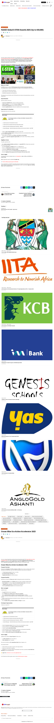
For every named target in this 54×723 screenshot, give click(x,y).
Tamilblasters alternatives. (43, 521)
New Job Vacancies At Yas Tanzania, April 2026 (10, 436)
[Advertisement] (27, 16)
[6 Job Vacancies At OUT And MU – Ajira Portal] (50, 210)
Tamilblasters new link (27, 518)
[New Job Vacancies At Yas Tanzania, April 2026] (27, 418)
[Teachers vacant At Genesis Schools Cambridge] (27, 381)
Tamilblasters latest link (45, 5)
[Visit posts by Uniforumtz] (2, 36)
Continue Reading (5, 696)
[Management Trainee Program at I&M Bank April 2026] (27, 345)
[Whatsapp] (29, 711)
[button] (47, 2)
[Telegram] (23, 711)
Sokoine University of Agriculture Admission (28, 521)
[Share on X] (3, 32)
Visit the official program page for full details (10, 161)
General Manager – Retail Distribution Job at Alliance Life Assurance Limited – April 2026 (18, 128)
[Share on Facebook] (2, 32)
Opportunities (4, 27)
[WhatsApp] (50, 6)
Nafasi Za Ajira (12, 5)
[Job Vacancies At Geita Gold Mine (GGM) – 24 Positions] (27, 492)
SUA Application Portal (6, 521)
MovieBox (4, 523)
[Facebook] (50, 5)
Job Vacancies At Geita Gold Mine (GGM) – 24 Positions (12, 509)
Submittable (18, 156)
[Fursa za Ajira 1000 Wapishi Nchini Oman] (27, 234)
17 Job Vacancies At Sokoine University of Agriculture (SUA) (13, 124)
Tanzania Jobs (31, 523)
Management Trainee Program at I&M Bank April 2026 (12, 362)
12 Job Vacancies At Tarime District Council (10, 122)
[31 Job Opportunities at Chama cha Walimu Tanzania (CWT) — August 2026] (4, 119)
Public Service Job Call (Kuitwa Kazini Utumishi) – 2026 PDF (13, 126)
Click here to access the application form (14, 652)
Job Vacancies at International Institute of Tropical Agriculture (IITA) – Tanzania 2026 (18, 288)
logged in (7, 202)
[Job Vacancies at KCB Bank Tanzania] (27, 308)
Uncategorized (3, 208)
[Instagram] (25, 711)
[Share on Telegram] (9, 32)
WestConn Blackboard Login (38, 518)
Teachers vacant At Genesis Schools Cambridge (10, 399)
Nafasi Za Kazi (18, 5)
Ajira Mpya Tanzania (5, 5)
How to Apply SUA (15, 521)
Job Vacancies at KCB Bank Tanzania (8, 325)
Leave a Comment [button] (5, 691)
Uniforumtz (8, 35)
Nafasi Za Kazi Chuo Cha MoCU (27, 5)
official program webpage (22, 656)
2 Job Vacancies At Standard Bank (8, 473)
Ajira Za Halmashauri (22, 523)
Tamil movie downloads (36, 5)
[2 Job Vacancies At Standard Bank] (27, 455)
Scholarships (4, 528)
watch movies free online (12, 523)
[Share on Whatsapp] (5, 32)
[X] (51, 5)
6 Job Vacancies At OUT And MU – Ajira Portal (9, 209)
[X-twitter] (27, 711)
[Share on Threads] (34, 187)
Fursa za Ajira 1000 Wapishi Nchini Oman (9, 252)
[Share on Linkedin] (7, 32)
